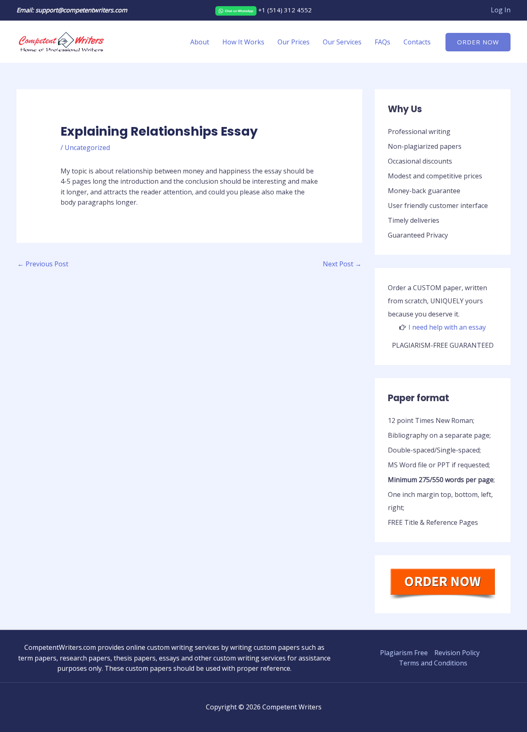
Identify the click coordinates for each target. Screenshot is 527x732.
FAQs (382, 41)
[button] (478, 42)
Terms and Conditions (433, 662)
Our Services (342, 41)
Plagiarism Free (404, 652)
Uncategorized (87, 147)
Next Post (342, 263)
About (199, 41)
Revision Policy (457, 652)
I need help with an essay (447, 327)
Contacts (417, 41)
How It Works (243, 41)
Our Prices (293, 41)
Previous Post (42, 263)
